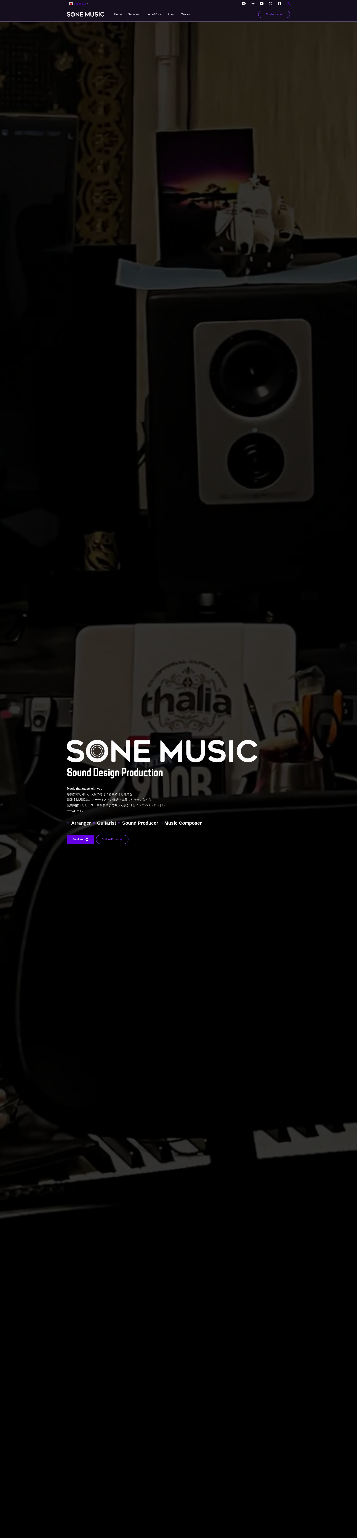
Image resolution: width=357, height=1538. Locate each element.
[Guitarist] (104, 823)
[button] (288, 4)
